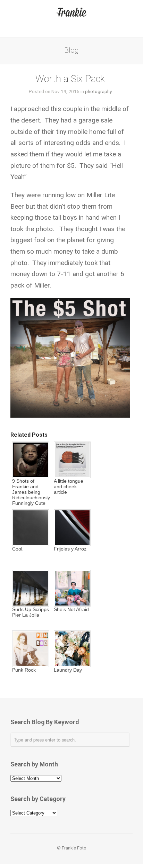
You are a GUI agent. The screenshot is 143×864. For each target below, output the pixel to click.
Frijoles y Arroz (70, 549)
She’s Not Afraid (71, 609)
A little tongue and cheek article (68, 486)
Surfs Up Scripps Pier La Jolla (30, 612)
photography (98, 91)
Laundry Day (68, 670)
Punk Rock (24, 670)
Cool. (18, 549)
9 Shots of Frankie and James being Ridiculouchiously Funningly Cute (30, 492)
